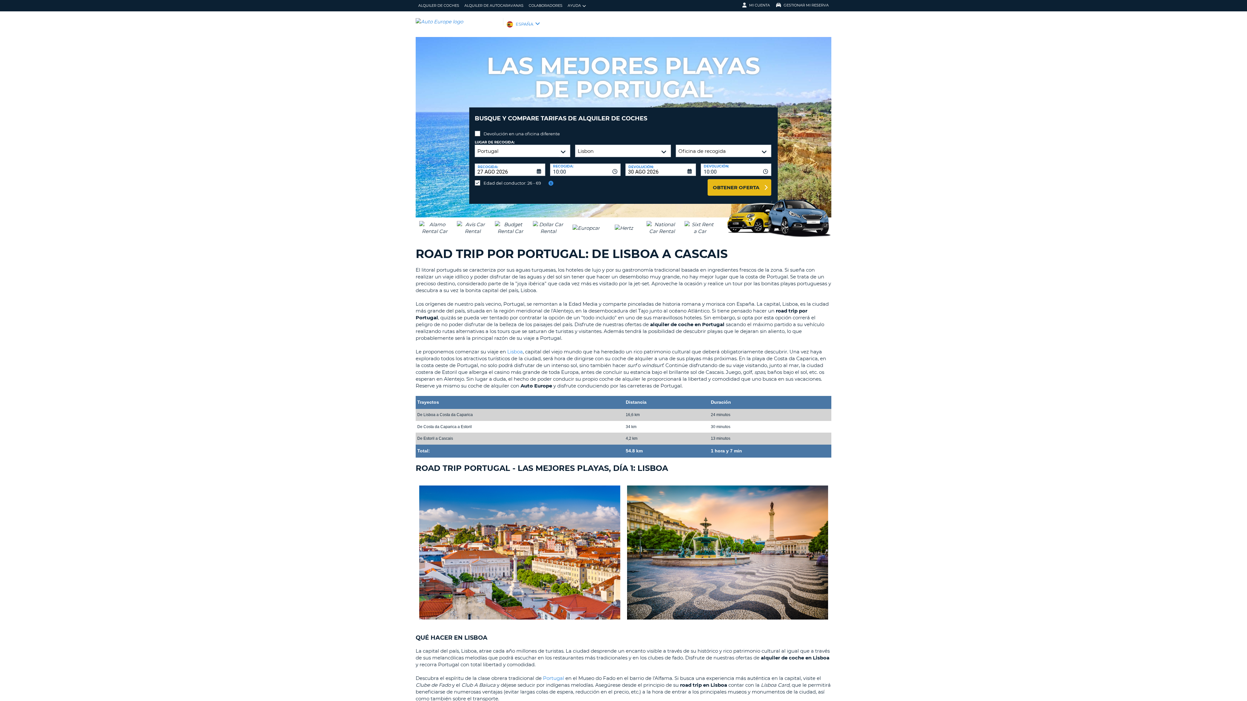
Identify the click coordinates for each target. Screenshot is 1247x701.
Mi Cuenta (759, 5)
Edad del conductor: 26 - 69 (512, 183)
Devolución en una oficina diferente (522, 133)
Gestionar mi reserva (806, 5)
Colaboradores (545, 5)
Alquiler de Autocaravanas (493, 5)
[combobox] (585, 169)
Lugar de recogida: (495, 142)
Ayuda (574, 5)
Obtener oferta (736, 187)
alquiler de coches (438, 5)
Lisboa (515, 352)
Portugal (553, 678)
